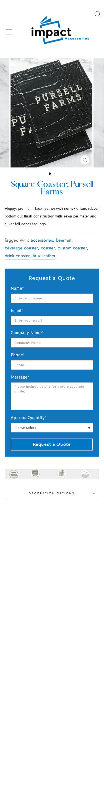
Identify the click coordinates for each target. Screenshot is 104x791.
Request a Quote (52, 444)
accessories (42, 240)
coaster (48, 248)
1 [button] (50, 173)
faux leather (44, 255)
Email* (17, 311)
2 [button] (55, 174)
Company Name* (27, 333)
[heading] (52, 278)
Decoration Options (52, 493)
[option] (52, 112)
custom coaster (72, 248)
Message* (20, 377)
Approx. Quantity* (29, 418)
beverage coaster (21, 248)
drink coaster (17, 255)
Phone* (18, 355)
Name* (17, 289)
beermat (63, 240)
